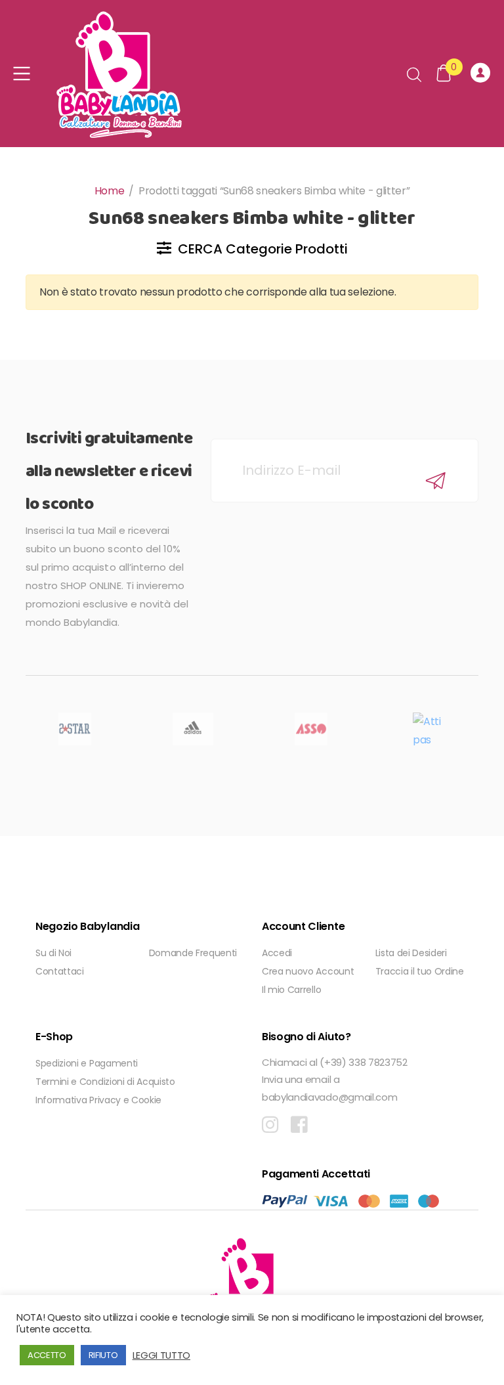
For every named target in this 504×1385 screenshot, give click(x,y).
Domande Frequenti (193, 952)
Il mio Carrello (291, 989)
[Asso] (311, 729)
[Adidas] (193, 729)
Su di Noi (53, 952)
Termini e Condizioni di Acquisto (105, 1081)
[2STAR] (75, 729)
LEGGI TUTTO (161, 1355)
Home (109, 190)
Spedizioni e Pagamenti (86, 1063)
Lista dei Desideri (411, 952)
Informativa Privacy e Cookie (98, 1100)
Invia (435, 480)
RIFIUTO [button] (103, 1355)
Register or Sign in (482, 73)
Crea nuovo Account (308, 971)
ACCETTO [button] (47, 1355)
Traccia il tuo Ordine (419, 971)
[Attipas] (429, 729)
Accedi (277, 952)
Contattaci (59, 971)
